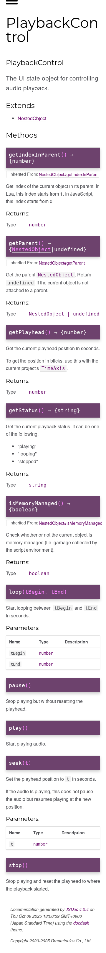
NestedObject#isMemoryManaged (70, 523)
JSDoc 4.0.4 (77, 909)
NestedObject (32, 118)
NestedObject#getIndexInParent (69, 174)
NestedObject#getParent (62, 263)
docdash (81, 923)
